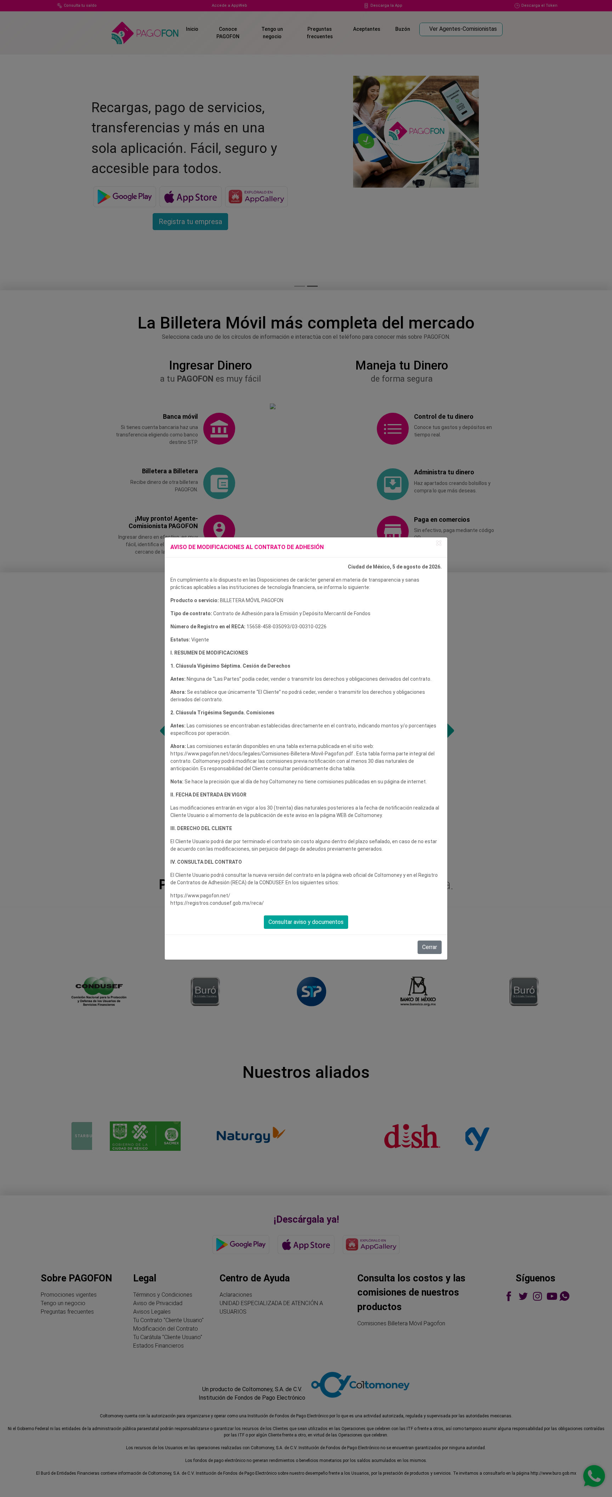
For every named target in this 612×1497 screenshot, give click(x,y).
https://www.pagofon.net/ (200, 895)
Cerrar (429, 947)
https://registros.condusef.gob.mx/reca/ (217, 903)
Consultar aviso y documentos (306, 922)
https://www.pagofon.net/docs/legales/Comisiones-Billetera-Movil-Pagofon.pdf (262, 753)
